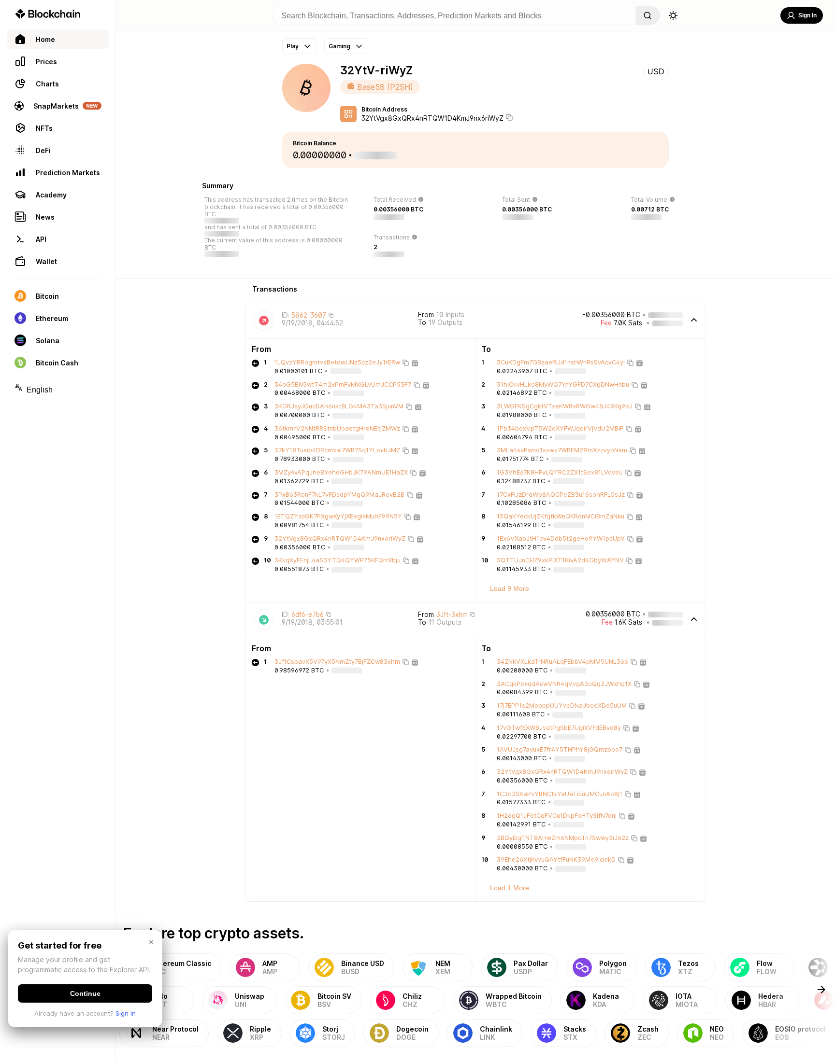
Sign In (807, 15)
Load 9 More (509, 588)
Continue (85, 993)
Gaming (339, 46)
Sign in (125, 1013)
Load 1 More (509, 888)
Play (293, 46)
